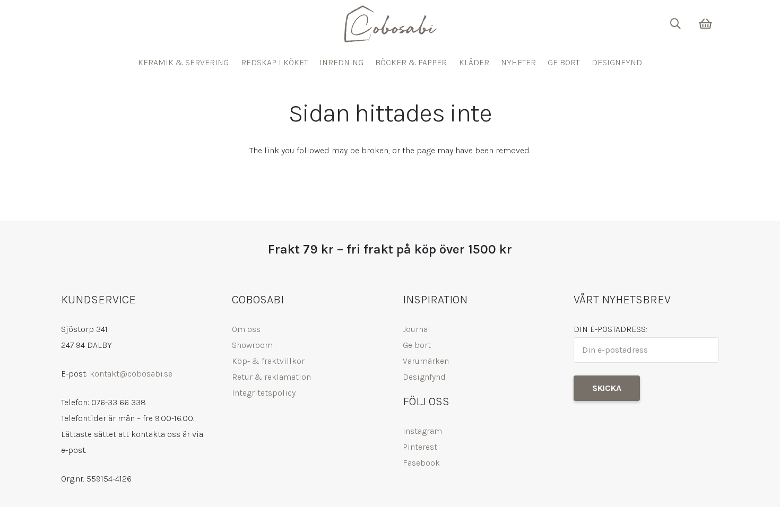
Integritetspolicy (264, 393)
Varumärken (426, 361)
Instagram (422, 431)
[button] (675, 24)
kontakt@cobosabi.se (131, 374)
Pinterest (420, 447)
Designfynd (424, 377)
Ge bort (417, 345)
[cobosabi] (390, 23)
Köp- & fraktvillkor (268, 361)
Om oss (246, 329)
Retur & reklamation (271, 377)
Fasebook (421, 463)
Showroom (252, 345)
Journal (416, 329)
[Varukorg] (705, 24)
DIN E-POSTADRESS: (610, 329)
